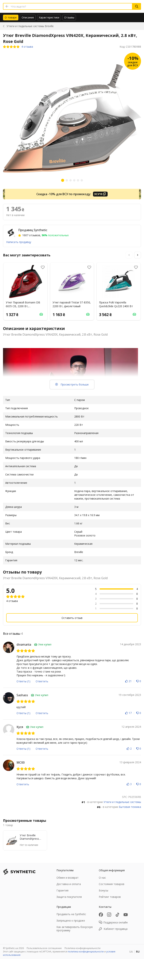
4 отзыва (27, 46)
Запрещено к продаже (70, 920)
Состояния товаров (111, 884)
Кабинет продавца (116, 929)
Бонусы (103, 890)
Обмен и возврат (67, 877)
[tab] (10, 17)
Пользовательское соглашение (44, 948)
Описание (28, 17)
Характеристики (49, 17)
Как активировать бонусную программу (74, 928)
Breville (30, 26)
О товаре (11, 17)
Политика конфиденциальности (82, 948)
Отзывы (69, 17)
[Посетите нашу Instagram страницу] (109, 915)
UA (131, 951)
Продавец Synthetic (32, 230)
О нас (102, 877)
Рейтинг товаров (110, 897)
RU (138, 951)
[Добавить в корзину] (41, 314)
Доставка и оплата (68, 884)
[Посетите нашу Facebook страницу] (101, 915)
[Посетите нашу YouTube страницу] (126, 915)
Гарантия (62, 890)
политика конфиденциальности (86, 951)
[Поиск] (136, 6)
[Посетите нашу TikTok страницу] (117, 915)
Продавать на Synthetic (71, 914)
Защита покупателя (69, 897)
